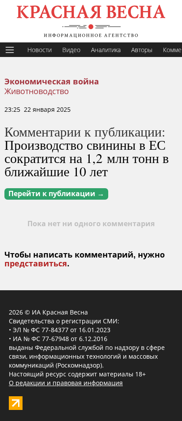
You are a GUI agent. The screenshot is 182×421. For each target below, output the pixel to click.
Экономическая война (51, 81)
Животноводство (36, 91)
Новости (39, 50)
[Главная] (91, 21)
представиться (35, 263)
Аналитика (106, 50)
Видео (71, 50)
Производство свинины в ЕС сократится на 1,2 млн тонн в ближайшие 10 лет (86, 158)
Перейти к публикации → (56, 193)
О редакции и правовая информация (66, 383)
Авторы (141, 50)
